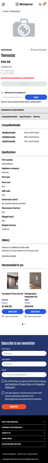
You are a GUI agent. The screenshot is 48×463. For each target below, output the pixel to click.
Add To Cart (12, 311)
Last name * (6, 359)
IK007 (27, 300)
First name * (6, 349)
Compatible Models (9, 116)
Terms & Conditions (9, 454)
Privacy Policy (25, 384)
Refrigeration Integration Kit (31, 295)
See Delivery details (9, 256)
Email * (4, 370)
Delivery (36, 116)
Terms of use (21, 454)
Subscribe (14, 406)
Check (36, 97)
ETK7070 (5, 300)
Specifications (25, 116)
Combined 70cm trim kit (12, 293)
